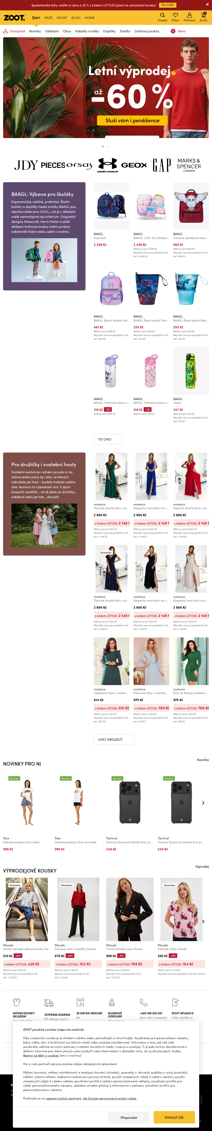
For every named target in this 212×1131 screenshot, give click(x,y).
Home (90, 17)
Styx (6, 838)
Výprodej (202, 866)
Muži (48, 17)
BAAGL (98, 234)
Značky (125, 31)
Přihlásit (189, 20)
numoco (100, 504)
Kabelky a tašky (87, 31)
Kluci (76, 17)
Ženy (36, 17)
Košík (203, 16)
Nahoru (202, 1106)
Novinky (35, 31)
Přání (175, 20)
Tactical (111, 838)
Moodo (8, 945)
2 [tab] (109, 146)
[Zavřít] (207, 5)
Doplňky (109, 31)
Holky (62, 17)
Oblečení (52, 31)
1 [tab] (103, 146)
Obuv (67, 31)
